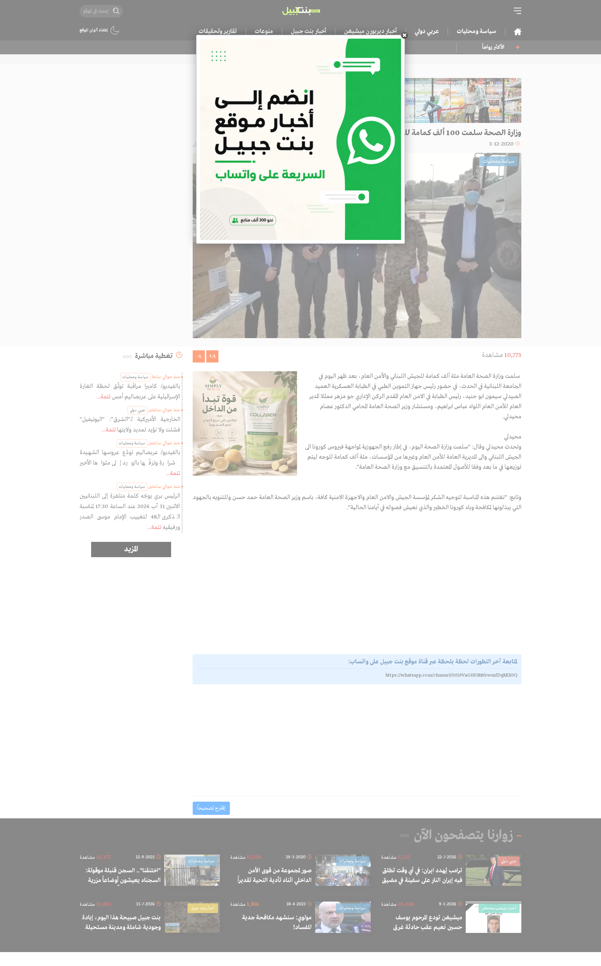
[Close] (404, 35)
